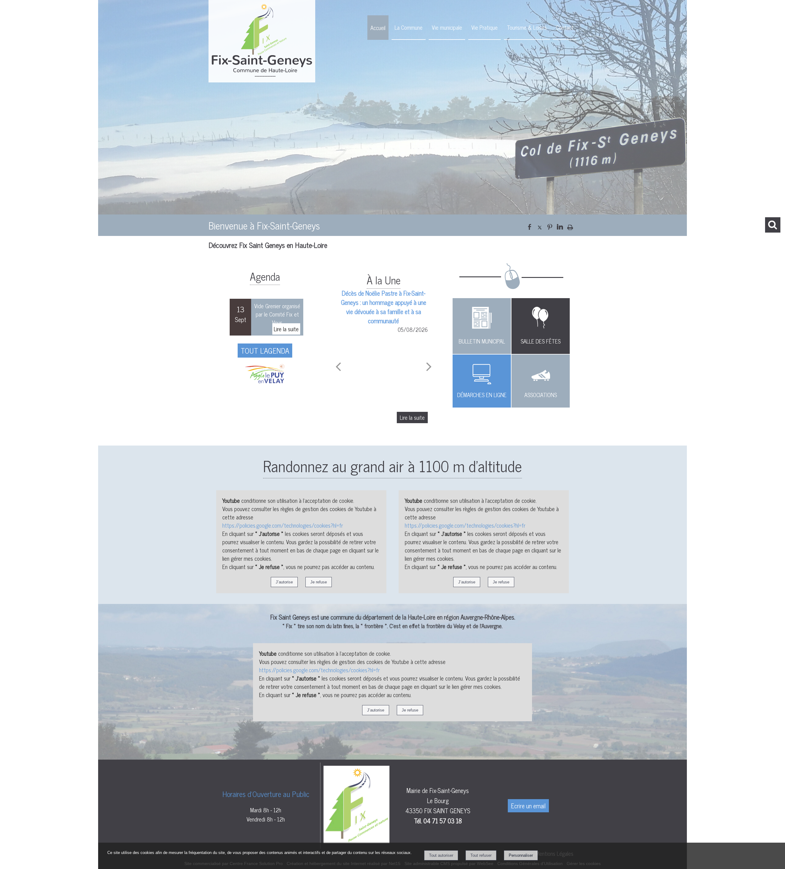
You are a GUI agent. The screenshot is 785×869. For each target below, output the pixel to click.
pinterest (549, 226)
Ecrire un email (528, 806)
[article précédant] (338, 366)
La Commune (409, 27)
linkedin (560, 226)
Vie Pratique (484, 27)
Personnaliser (521, 855)
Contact (564, 27)
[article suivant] (429, 366)
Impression (570, 226)
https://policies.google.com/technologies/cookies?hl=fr (282, 525)
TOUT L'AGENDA (265, 350)
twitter (539, 226)
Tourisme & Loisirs (527, 27)
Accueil (377, 27)
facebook (529, 226)
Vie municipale (447, 27)
